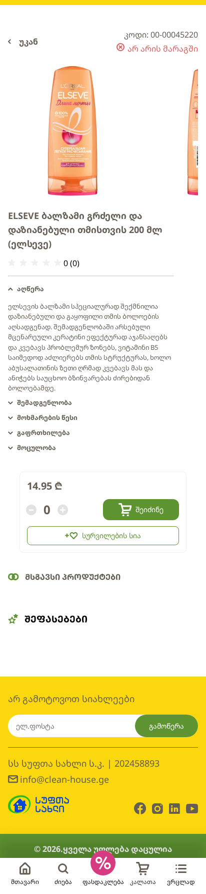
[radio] (12, 263)
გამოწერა (166, 726)
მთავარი (25, 881)
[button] (91, 289)
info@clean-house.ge (64, 779)
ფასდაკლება (103, 881)
